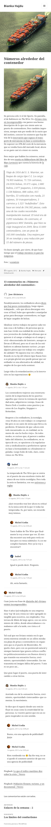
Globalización (9, 273)
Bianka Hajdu (13, 6)
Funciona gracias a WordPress (15, 824)
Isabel (15, 464)
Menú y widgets (44, 8)
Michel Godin (21, 522)
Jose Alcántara (16, 294)
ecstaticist (14, 262)
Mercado (38, 271)
